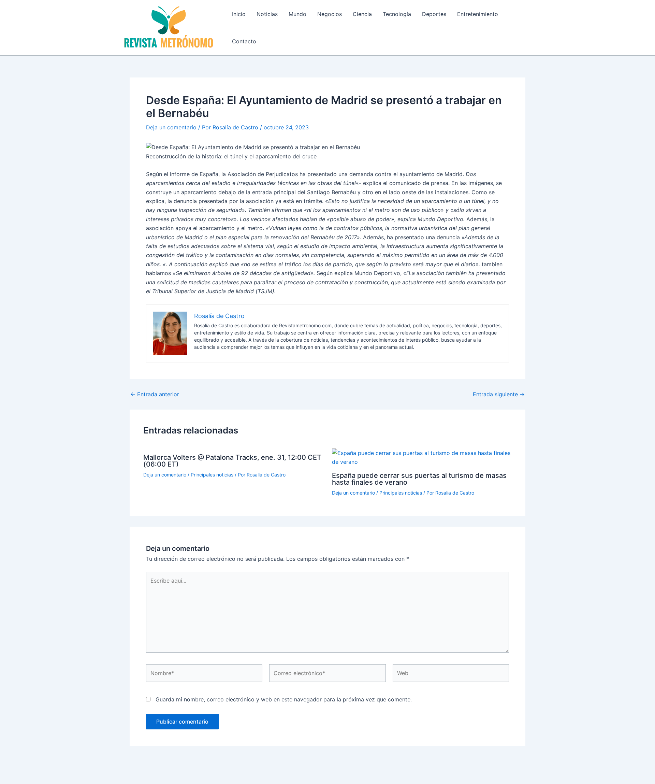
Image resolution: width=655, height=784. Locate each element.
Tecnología (397, 14)
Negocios (329, 14)
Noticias (267, 14)
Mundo (297, 14)
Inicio (239, 14)
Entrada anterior (154, 394)
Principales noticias (212, 474)
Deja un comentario (171, 127)
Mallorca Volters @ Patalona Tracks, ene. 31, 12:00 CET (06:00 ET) (232, 460)
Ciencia (362, 14)
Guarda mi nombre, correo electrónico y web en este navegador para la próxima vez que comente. (284, 699)
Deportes (434, 14)
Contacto (244, 41)
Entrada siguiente (499, 394)
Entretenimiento (477, 14)
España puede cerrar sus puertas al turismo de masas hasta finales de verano (419, 478)
